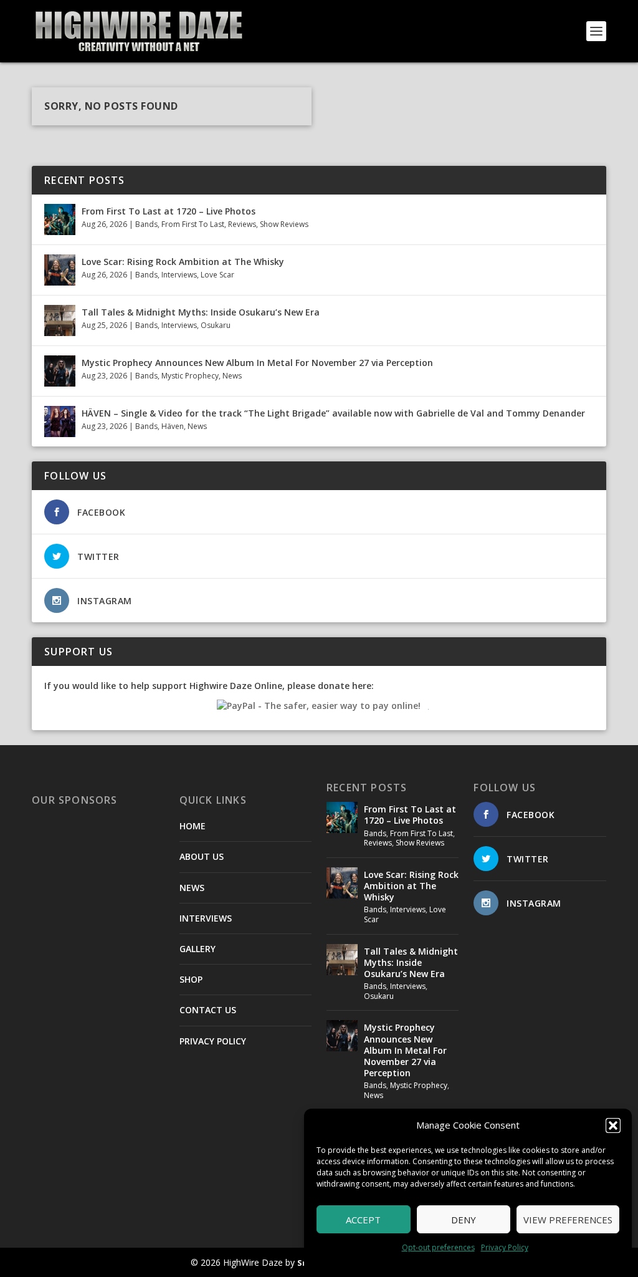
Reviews (242, 224)
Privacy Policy (504, 1247)
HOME (192, 826)
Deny (463, 1219)
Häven (172, 426)
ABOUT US (201, 856)
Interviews (179, 274)
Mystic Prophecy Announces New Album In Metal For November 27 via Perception (257, 363)
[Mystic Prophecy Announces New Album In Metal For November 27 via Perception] (59, 371)
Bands (146, 224)
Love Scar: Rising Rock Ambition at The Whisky (183, 261)
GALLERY (197, 949)
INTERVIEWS (205, 918)
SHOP (190, 979)
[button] (613, 1125)
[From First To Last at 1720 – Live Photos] (59, 219)
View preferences (567, 1219)
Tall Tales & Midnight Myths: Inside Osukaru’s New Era (201, 312)
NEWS (191, 888)
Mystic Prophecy (190, 375)
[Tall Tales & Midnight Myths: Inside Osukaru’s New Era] (59, 320)
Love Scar (217, 274)
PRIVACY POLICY (212, 1041)
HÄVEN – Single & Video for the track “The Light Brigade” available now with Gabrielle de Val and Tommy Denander (333, 413)
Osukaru (216, 325)
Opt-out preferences (438, 1247)
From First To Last (192, 224)
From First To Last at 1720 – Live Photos (168, 211)
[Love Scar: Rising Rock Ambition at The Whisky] (59, 270)
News (232, 375)
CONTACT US (207, 1010)
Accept (363, 1219)
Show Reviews (284, 224)
